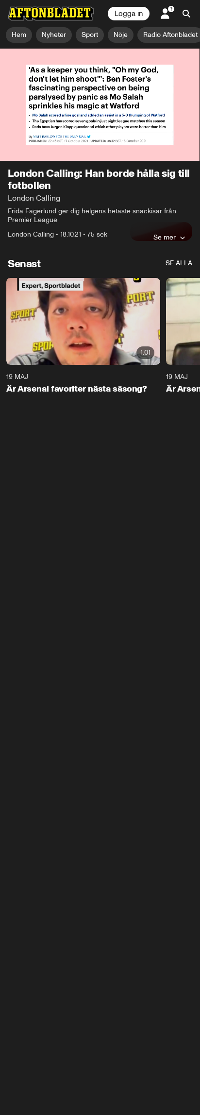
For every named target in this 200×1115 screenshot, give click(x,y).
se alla (179, 263)
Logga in (129, 13)
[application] (100, 105)
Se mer (164, 237)
